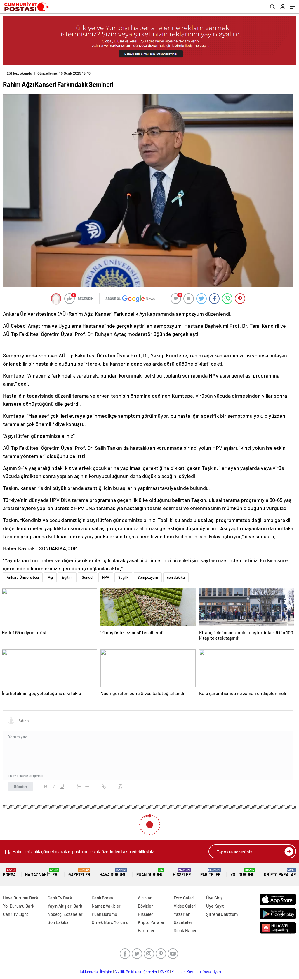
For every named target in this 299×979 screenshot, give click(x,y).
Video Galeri (185, 906)
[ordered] (79, 786)
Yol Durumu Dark (18, 906)
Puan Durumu (150, 872)
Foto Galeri (184, 897)
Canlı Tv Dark (60, 897)
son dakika (176, 577)
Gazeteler (79, 872)
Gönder (20, 786)
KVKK (164, 971)
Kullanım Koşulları (186, 971)
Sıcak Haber (185, 930)
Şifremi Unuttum (222, 914)
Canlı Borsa (102, 897)
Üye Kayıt (215, 906)
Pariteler (210, 872)
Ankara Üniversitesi (23, 577)
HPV (105, 577)
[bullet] (87, 786)
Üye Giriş (214, 897)
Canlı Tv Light (15, 914)
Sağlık (123, 577)
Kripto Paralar (280, 872)
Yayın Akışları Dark (65, 906)
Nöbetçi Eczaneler (65, 914)
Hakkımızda (88, 971)
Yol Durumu (242, 872)
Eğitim (67, 577)
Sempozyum (148, 577)
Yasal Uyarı (212, 971)
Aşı (50, 577)
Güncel (87, 577)
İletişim (106, 971)
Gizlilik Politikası (127, 971)
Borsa (9, 872)
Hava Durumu (113, 872)
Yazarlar (182, 914)
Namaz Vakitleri (42, 872)
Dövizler (145, 906)
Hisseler (182, 872)
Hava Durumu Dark (20, 897)
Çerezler (150, 971)
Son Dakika (58, 922)
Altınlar (145, 897)
